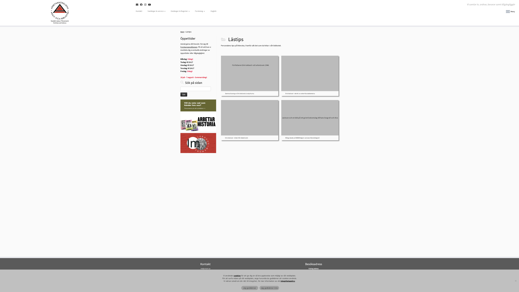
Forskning (199, 11)
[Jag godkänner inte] (515, 280)
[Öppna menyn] (508, 12)
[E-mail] (138, 4)
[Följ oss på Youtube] (150, 4)
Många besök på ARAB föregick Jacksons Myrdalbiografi (302, 138)
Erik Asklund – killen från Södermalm (236, 138)
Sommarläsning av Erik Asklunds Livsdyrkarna (239, 93)
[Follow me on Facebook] (142, 4)
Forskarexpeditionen (188, 47)
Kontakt (139, 11)
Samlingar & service (156, 11)
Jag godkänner (250, 288)
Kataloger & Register (179, 11)
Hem (182, 32)
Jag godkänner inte (269, 288)
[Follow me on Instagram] (146, 4)
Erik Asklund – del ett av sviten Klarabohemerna (300, 93)
